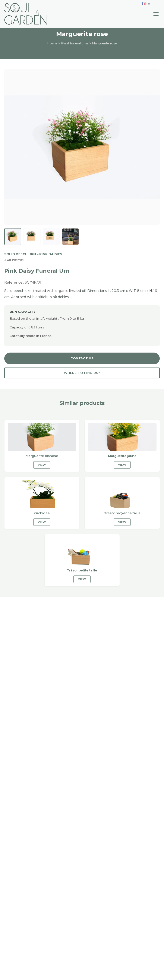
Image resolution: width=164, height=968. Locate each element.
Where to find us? (82, 373)
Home (52, 43)
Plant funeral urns (74, 43)
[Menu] (156, 14)
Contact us (82, 358)
